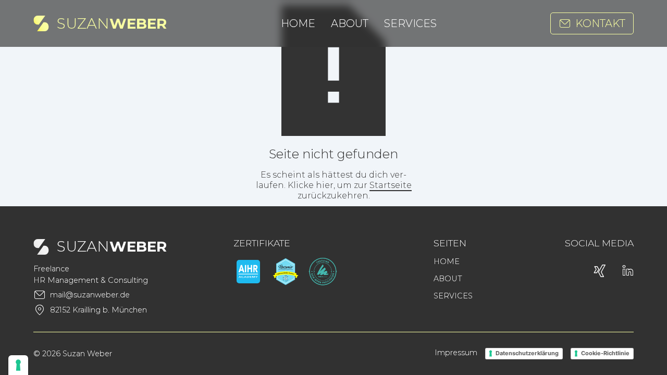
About (349, 23)
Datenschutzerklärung (527, 353)
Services (410, 23)
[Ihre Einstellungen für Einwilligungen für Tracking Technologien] (18, 365)
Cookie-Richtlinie (605, 353)
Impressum (456, 352)
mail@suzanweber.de (90, 294)
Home (298, 23)
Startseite (390, 185)
